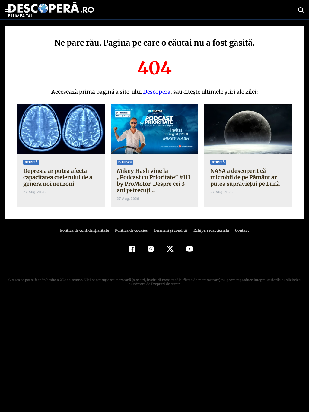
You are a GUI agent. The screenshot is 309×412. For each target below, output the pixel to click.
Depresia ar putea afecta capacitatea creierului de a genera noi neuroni (57, 177)
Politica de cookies (131, 230)
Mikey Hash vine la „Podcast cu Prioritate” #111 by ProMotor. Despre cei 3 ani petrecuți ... (153, 180)
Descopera (156, 91)
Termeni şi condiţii (170, 230)
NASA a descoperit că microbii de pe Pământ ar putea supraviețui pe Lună (245, 177)
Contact (242, 230)
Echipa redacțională (211, 230)
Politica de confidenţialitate (84, 230)
